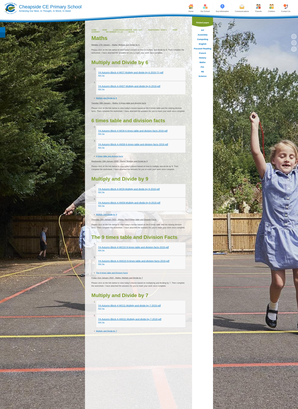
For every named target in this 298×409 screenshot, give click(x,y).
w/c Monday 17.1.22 (114, 32)
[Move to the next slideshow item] (293, 49)
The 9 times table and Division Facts (112, 273)
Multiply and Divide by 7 (106, 331)
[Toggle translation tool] (2, 35)
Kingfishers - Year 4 (157, 30)
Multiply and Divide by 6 (106, 98)
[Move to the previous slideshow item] (293, 42)
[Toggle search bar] (2, 29)
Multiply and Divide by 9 (106, 215)
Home (93, 30)
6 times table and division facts (109, 156)
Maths (131, 32)
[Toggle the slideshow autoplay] (293, 36)
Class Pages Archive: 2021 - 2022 (127, 30)
